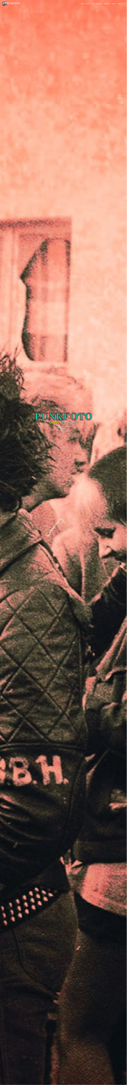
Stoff (88, 3)
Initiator (107, 3)
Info (82, 3)
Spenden (99, 3)
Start (77, 3)
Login (114, 3)
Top (93, 3)
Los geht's (63, 429)
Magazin (120, 3)
